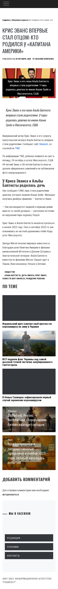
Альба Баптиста (13, 275)
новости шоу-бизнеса (13, 278)
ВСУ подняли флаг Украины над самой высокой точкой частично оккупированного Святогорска (27, 362)
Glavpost (43, 144)
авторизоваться (10, 494)
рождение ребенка (35, 278)
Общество (10, 272)
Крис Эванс (41, 275)
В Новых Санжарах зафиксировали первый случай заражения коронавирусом (26, 399)
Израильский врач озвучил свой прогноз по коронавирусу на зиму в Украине (27, 325)
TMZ (17, 148)
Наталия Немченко (44, 59)
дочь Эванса (28, 275)
